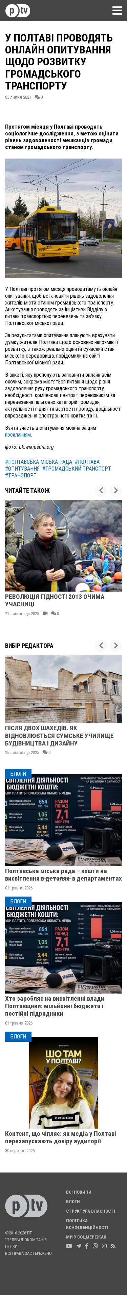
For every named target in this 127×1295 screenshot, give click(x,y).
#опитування (22, 468)
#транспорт (21, 475)
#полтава (87, 462)
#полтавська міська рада (38, 462)
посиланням (18, 434)
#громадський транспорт (76, 468)
